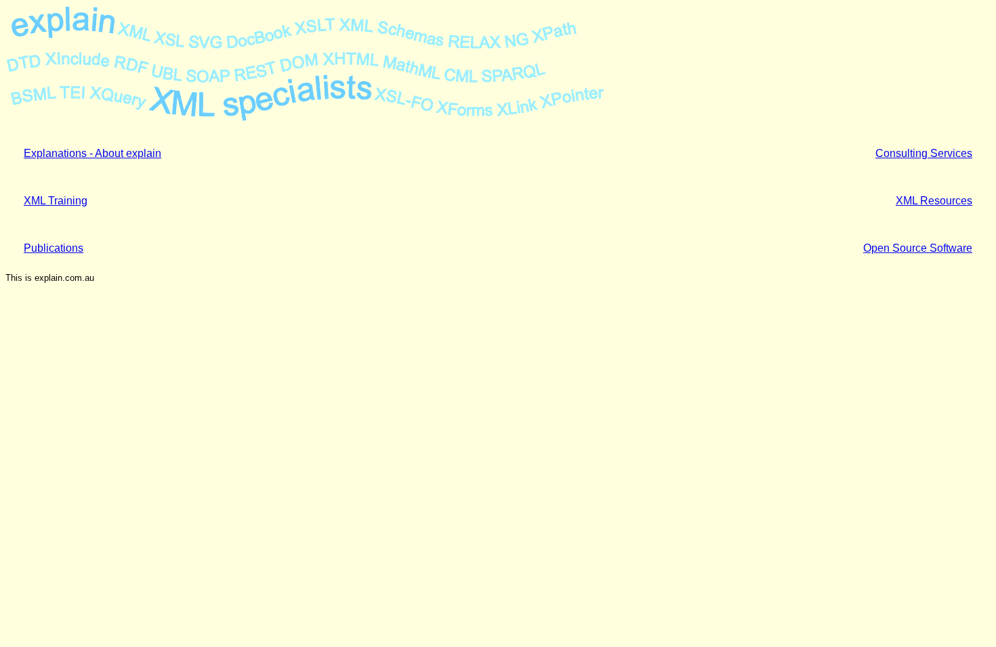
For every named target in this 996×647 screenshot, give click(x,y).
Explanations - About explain (92, 153)
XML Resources (934, 200)
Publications (53, 248)
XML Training (55, 200)
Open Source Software (917, 248)
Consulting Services (923, 153)
